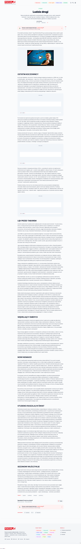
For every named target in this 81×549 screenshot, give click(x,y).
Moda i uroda (59, 2)
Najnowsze (38, 2)
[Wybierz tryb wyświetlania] (71, 3)
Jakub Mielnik (39, 21)
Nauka (49, 536)
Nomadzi (35, 495)
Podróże (38, 534)
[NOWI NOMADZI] (65, 28)
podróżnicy (41, 495)
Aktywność (45, 2)
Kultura (44, 534)
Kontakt (63, 534)
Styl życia (39, 536)
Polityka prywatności (66, 530)
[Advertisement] (40, 104)
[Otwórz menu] (75, 3)
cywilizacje (30, 495)
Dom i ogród (51, 2)
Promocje (50, 534)
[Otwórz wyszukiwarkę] (73, 3)
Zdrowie (65, 2)
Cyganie (24, 495)
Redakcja (64, 532)
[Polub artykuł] (47, 22)
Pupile (44, 536)
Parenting (52, 532)
